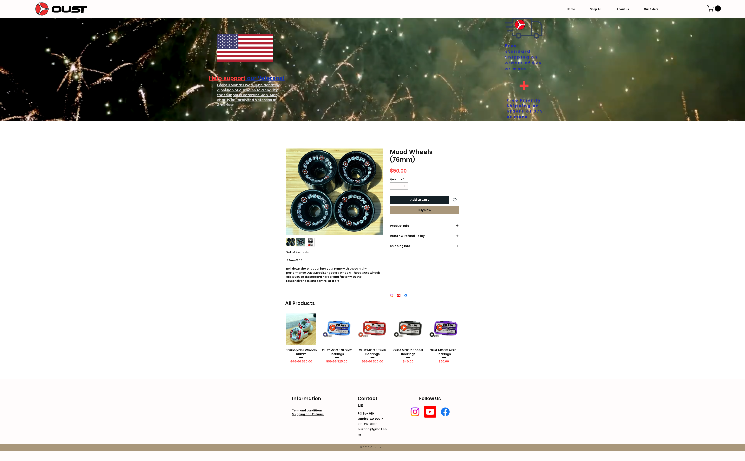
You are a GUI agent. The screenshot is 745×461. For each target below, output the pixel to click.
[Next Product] (465, 330)
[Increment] (405, 186)
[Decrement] (393, 186)
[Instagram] (415, 412)
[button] (714, 8)
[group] (372, 343)
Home (290, 135)
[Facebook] (445, 412)
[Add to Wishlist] (455, 200)
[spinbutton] (399, 186)
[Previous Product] (279, 330)
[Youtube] (430, 412)
